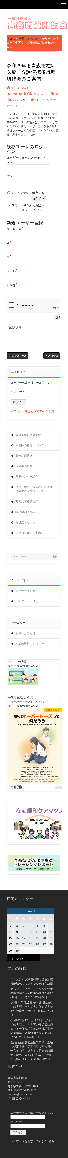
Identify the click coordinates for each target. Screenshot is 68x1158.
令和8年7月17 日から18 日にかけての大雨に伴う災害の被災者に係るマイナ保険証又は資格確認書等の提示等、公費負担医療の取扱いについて (31, 1029)
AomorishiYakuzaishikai (29, 93)
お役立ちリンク (25, 522)
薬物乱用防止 (23, 455)
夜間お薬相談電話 (26, 501)
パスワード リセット (29, 601)
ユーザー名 (15, 229)
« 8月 (10, 958)
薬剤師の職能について (29, 445)
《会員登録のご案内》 (29, 532)
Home (11, 38)
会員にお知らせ (29, 38)
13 (44, 931)
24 (23, 944)
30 (17, 950)
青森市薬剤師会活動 (28, 434)
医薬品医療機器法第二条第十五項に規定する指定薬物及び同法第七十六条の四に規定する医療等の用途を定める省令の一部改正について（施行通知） (31, 1051)
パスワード (14, 176)
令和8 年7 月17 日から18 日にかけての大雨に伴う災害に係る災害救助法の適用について (32, 1006)
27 (44, 944)
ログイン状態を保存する (27, 192)
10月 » (19, 958)
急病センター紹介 (26, 476)
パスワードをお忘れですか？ (29, 411)
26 (37, 944)
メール (12, 271)
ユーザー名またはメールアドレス (32, 382)
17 (23, 938)
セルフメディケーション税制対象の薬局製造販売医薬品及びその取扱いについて (31, 993)
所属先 (12, 285)
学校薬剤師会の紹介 (28, 512)
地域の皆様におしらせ (29, 643)
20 (44, 938)
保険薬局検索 (23, 466)
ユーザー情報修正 (26, 590)
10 (23, 931)
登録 (52, 411)
